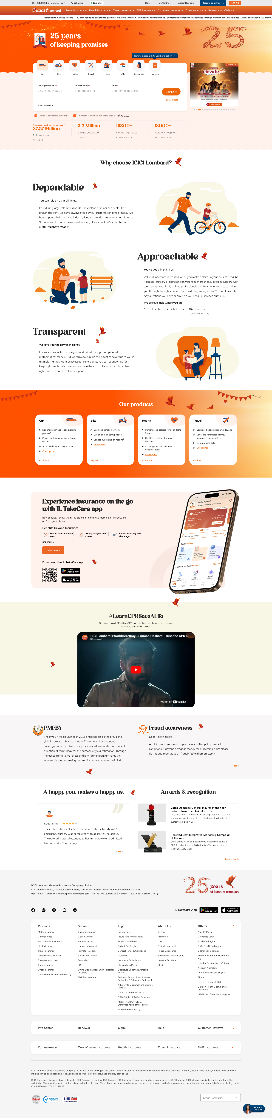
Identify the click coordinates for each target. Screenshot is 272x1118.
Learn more (53, 550)
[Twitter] (54, 910)
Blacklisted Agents (207, 941)
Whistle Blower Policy (129, 1009)
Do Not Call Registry (128, 946)
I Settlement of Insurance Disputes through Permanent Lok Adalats (154, 17)
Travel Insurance (46, 950)
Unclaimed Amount (87, 946)
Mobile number (82, 85)
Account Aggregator (208, 967)
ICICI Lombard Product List (131, 992)
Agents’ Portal (205, 932)
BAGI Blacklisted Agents (210, 946)
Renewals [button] (213, 10)
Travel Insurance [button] (122, 10)
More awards (232, 859)
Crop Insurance (45, 965)
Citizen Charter (85, 936)
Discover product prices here (48, 125)
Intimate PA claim (87, 950)
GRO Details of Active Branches (134, 997)
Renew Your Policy (87, 955)
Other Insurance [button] (195, 10)
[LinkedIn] (75, 910)
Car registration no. (47, 85)
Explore (43, 460)
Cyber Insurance (46, 969)
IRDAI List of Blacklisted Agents (214, 994)
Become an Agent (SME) (210, 982)
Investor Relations (185, 3)
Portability (83, 960)
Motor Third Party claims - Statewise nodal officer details (133, 1003)
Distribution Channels (208, 950)
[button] (195, 110)
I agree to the (53, 115)
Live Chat (97, 3)
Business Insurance (48, 960)
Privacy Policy (125, 932)
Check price (48, 451)
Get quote (171, 91)
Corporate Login (206, 936)
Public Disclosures (167, 950)
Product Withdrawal (128, 941)
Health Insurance (46, 946)
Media (161, 965)
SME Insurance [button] (145, 10)
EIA (79, 965)
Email (114, 85)
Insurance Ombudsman (129, 960)
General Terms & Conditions (132, 950)
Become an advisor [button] (211, 3)
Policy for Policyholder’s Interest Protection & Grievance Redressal (135, 979)
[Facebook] (33, 910)
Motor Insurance (46, 932)
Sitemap (202, 977)
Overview (162, 932)
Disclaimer (123, 955)
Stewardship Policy (127, 965)
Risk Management (167, 946)
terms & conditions (59, 115)
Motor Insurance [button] (75, 10)
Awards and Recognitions (171, 955)
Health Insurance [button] (98, 10)
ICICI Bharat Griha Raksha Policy (54, 974)
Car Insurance (45, 936)
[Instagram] (43, 910)
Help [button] (147, 3)
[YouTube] (64, 910)
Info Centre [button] (163, 3)
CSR (160, 941)
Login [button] (234, 2)
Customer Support (87, 932)
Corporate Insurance (169, 10)
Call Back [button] (78, 3)
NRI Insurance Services (49, 955)
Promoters (163, 936)
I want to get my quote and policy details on (98, 115)
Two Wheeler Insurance (50, 941)
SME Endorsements (88, 977)
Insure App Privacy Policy (130, 936)
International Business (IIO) (211, 972)
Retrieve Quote (85, 941)
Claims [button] (228, 10)
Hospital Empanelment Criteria (213, 963)
